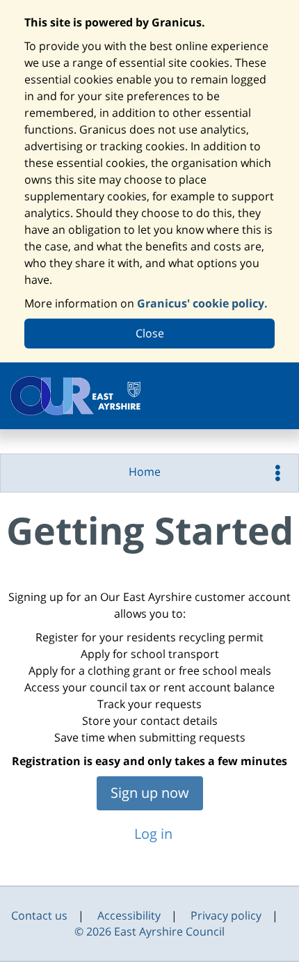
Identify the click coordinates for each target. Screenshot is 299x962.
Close (150, 333)
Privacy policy (226, 915)
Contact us (39, 915)
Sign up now (150, 792)
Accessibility (129, 915)
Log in (151, 833)
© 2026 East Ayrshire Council (149, 931)
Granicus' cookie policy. (202, 303)
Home (145, 471)
